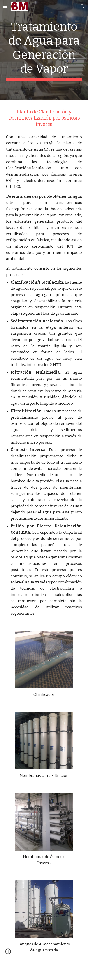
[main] (44, 50)
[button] (5, 6)
